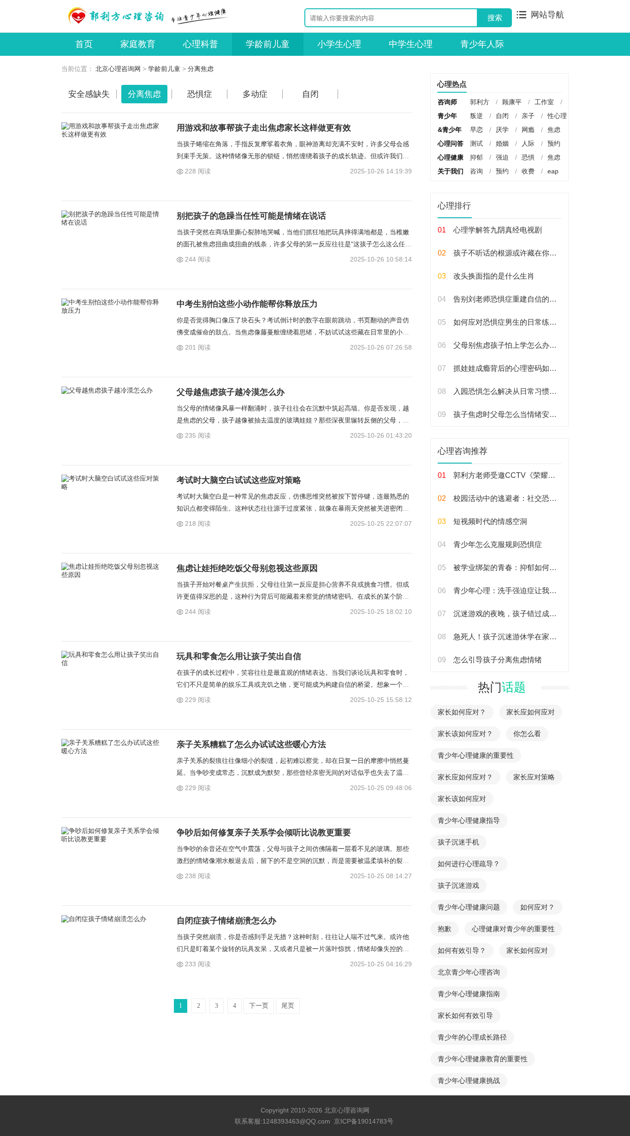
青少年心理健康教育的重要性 (483, 1059)
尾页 (287, 1005)
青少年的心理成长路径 (472, 1037)
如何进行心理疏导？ (469, 864)
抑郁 (476, 157)
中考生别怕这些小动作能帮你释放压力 (247, 304)
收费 (528, 171)
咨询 (476, 171)
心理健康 (451, 157)
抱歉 (445, 929)
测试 (476, 143)
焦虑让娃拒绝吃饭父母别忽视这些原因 (247, 568)
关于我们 (451, 171)
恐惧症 (199, 94)
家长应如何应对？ (465, 777)
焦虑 (553, 129)
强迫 (502, 157)
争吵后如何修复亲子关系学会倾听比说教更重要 (264, 832)
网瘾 (528, 129)
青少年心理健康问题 (469, 907)
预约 (553, 143)
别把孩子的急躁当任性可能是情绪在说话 (251, 215)
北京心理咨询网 (118, 68)
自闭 (310, 94)
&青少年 (450, 129)
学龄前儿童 (268, 44)
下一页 (258, 1005)
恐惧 (528, 157)
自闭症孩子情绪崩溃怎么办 (226, 920)
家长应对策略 (534, 777)
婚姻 (502, 143)
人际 (528, 143)
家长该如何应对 (462, 799)
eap (553, 171)
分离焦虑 (201, 68)
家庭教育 (137, 44)
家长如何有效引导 (465, 1015)
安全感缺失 (89, 94)
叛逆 (476, 115)
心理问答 (451, 143)
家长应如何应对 (530, 712)
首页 (84, 44)
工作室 (544, 102)
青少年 (447, 115)
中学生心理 (411, 44)
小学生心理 (339, 44)
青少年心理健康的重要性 (476, 755)
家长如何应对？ (462, 712)
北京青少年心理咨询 (469, 972)
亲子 (528, 115)
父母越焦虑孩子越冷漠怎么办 (231, 392)
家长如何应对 (527, 950)
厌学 (502, 129)
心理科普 (200, 44)
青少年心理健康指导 (469, 820)
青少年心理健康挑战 (469, 1080)
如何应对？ (537, 907)
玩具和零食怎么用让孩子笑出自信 (239, 656)
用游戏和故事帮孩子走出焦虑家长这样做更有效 (264, 127)
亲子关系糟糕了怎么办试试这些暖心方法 (251, 744)
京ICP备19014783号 (363, 1121)
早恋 (476, 129)
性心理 (557, 115)
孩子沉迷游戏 (458, 885)
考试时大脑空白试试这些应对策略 (239, 480)
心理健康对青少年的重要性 (513, 929)
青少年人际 (482, 44)
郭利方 (479, 102)
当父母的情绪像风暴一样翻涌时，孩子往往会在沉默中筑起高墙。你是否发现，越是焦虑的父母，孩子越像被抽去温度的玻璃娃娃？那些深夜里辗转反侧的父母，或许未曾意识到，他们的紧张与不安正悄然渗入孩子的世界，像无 (293, 420)
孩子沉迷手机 (458, 842)
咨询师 (447, 102)
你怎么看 (527, 734)
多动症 (255, 94)
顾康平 (512, 102)
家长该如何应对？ (465, 734)
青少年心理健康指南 (469, 994)
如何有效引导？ (462, 950)
